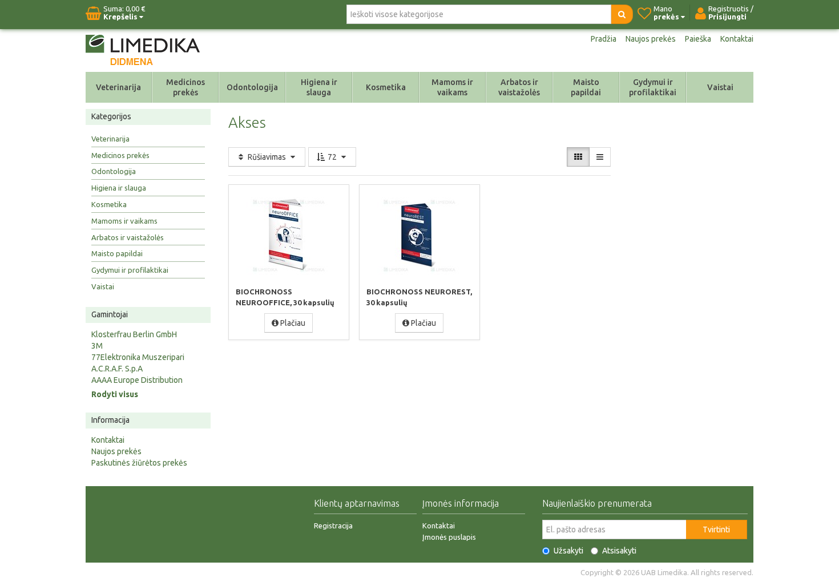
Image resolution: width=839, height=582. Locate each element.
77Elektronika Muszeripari (137, 357)
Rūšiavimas (267, 156)
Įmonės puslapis (449, 537)
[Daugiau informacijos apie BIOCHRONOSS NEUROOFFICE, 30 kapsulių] (289, 235)
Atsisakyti (619, 550)
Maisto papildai (586, 87)
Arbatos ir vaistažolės (519, 87)
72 (332, 156)
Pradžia (603, 38)
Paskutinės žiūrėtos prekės (139, 462)
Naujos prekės (651, 38)
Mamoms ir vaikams (452, 87)
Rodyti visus (114, 394)
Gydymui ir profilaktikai (652, 87)
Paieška (698, 38)
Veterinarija (118, 87)
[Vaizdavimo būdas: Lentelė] (578, 157)
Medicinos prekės (185, 87)
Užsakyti (568, 550)
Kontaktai (736, 38)
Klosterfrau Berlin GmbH (134, 334)
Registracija (333, 526)
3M (97, 345)
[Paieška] (622, 14)
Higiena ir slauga (319, 87)
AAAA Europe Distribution (137, 380)
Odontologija (252, 87)
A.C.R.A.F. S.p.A (117, 368)
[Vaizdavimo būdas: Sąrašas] (600, 157)
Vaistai (720, 87)
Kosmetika (386, 87)
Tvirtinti (716, 529)
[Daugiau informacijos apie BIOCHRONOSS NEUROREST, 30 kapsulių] (419, 235)
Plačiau (292, 323)
